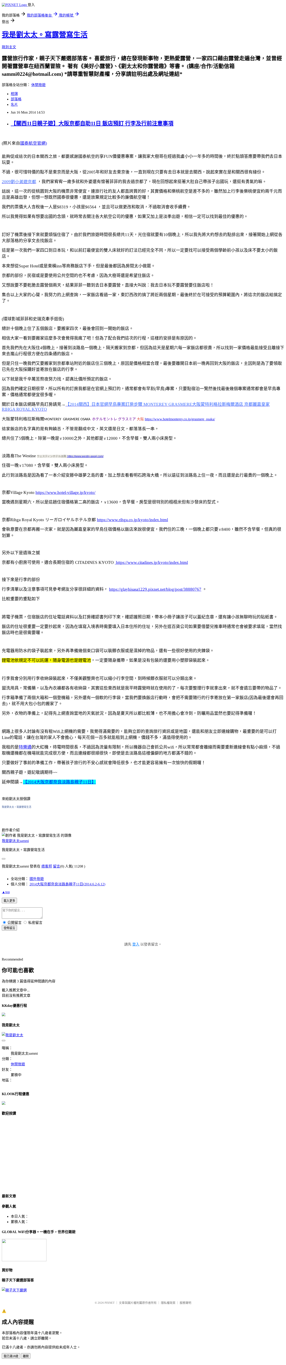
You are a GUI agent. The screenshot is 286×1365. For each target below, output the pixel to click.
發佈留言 (9, 928)
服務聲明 (185, 1302)
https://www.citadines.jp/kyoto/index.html (151, 562)
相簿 (14, 94)
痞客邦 (46, 866)
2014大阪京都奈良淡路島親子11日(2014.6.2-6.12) (67, 884)
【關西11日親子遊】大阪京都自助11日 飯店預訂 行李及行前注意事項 (92, 123)
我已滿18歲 (11, 1356)
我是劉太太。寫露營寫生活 (45, 35)
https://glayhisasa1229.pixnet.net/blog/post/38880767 (155, 589)
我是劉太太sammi (15, 841)
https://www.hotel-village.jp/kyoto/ (65, 492)
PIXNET (110, 1302)
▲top (6, 892)
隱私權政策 (168, 1302)
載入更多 (9, 900)
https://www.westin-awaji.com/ (85, 456)
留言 (56, 866)
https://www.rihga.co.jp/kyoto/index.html (132, 519)
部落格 (16, 99)
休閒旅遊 (38, 85)
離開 (26, 1356)
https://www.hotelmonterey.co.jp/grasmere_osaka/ (180, 419)
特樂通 (25, 747)
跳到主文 (9, 47)
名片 (14, 104)
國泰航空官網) (33, 143)
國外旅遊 (36, 879)
